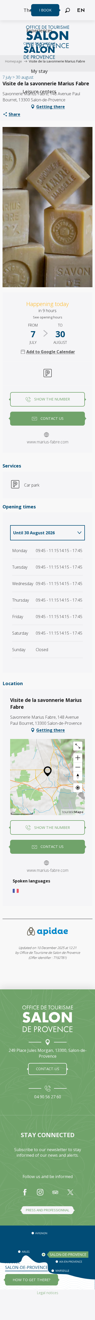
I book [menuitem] (45, 10)
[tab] (42, 533)
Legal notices (47, 1292)
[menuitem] (39, 30)
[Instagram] (40, 1195)
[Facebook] (24, 1195)
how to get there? (31, 1279)
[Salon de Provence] (47, 1019)
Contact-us (47, 1068)
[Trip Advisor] (55, 1195)
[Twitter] (70, 1195)
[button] (67, 10)
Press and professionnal (47, 1210)
